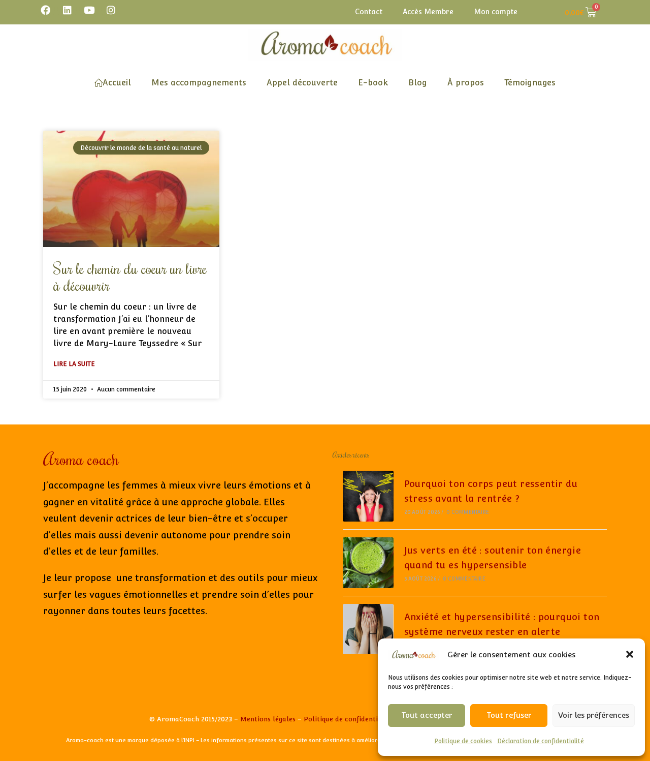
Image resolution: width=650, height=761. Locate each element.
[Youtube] (89, 9)
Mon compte (495, 12)
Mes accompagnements (198, 82)
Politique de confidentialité (348, 719)
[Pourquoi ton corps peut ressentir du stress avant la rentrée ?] (368, 496)
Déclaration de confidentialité (540, 741)
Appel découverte (302, 82)
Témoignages (530, 82)
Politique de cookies (463, 741)
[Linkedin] (67, 9)
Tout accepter (426, 715)
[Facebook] (45, 9)
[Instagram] (110, 9)
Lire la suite (74, 364)
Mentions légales (268, 719)
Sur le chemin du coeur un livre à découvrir (130, 276)
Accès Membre (428, 12)
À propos (465, 82)
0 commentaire (467, 512)
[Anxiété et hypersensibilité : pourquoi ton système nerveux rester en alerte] (368, 629)
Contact (368, 12)
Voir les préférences (593, 715)
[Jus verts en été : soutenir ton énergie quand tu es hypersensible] (368, 562)
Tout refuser (509, 715)
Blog (417, 82)
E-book (373, 82)
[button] (630, 654)
